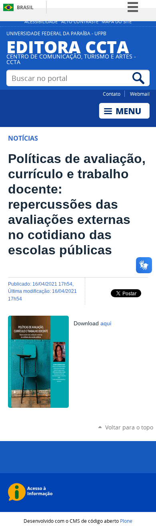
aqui (105, 323)
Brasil (25, 7)
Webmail (140, 94)
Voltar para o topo (129, 427)
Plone (126, 521)
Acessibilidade (41, 21)
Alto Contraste (79, 21)
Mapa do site (117, 21)
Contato (111, 94)
